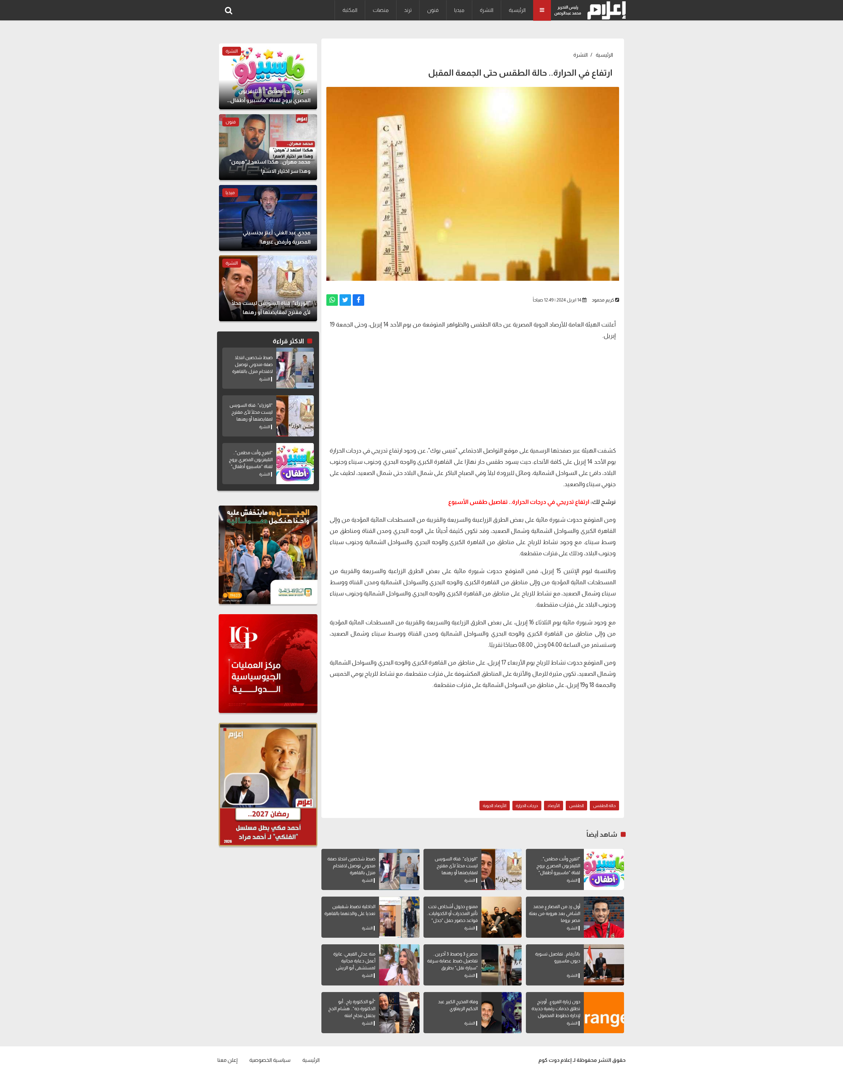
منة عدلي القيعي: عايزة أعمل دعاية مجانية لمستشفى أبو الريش (354, 960)
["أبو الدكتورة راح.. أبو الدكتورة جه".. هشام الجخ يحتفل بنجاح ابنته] (399, 1012)
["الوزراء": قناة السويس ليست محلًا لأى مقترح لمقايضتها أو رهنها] (501, 869)
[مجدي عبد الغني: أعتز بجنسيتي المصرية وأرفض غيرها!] (268, 218)
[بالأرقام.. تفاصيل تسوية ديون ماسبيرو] (604, 964)
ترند (408, 10)
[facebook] (358, 300)
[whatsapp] (332, 300)
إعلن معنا (227, 1060)
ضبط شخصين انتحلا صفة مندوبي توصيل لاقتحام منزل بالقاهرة (351, 865)
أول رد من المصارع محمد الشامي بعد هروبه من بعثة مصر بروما (554, 913)
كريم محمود (603, 299)
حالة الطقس (604, 805)
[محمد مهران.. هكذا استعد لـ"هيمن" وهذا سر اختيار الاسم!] (268, 147)
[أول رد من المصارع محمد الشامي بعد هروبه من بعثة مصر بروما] (604, 917)
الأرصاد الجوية (494, 805)
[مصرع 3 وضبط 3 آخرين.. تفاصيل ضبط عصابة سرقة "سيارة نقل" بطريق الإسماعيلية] (501, 964)
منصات (381, 10)
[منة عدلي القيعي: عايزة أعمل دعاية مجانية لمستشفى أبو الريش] (399, 964)
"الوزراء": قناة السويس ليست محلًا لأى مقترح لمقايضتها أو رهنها (456, 865)
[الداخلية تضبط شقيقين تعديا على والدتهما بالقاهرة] (399, 917)
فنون (433, 10)
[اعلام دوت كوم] (605, 10)
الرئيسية (517, 10)
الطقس (576, 805)
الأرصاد (553, 805)
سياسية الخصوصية (269, 1060)
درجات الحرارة (527, 805)
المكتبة (349, 10)
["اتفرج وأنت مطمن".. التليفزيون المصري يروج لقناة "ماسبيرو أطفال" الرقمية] (604, 869)
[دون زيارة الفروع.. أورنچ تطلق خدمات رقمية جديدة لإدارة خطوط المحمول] (604, 1012)
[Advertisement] (472, 392)
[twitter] (345, 300)
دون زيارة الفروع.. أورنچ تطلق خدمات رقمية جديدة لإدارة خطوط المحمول (555, 1008)
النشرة (486, 10)
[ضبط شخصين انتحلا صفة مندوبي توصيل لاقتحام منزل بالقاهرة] (399, 869)
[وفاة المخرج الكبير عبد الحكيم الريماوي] (501, 1012)
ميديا (459, 10)
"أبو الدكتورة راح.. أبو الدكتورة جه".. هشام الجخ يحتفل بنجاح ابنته (351, 1008)
